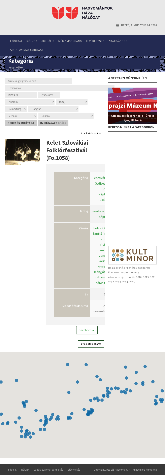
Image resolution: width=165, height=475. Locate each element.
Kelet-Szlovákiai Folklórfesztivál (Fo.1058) (67, 150)
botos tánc (100, 228)
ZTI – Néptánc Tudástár (104, 194)
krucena (103, 266)
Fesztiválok (100, 178)
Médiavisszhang (70, 41)
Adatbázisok (118, 41)
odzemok (102, 277)
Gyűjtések (101, 183)
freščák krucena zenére (104, 249)
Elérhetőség (74, 469)
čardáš (97, 234)
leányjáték (101, 272)
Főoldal (16, 41)
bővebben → (87, 330)
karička (103, 261)
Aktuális (47, 41)
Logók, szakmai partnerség (48, 469)
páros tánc (103, 283)
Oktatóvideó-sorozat (26, 49)
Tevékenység (95, 41)
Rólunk (32, 41)
